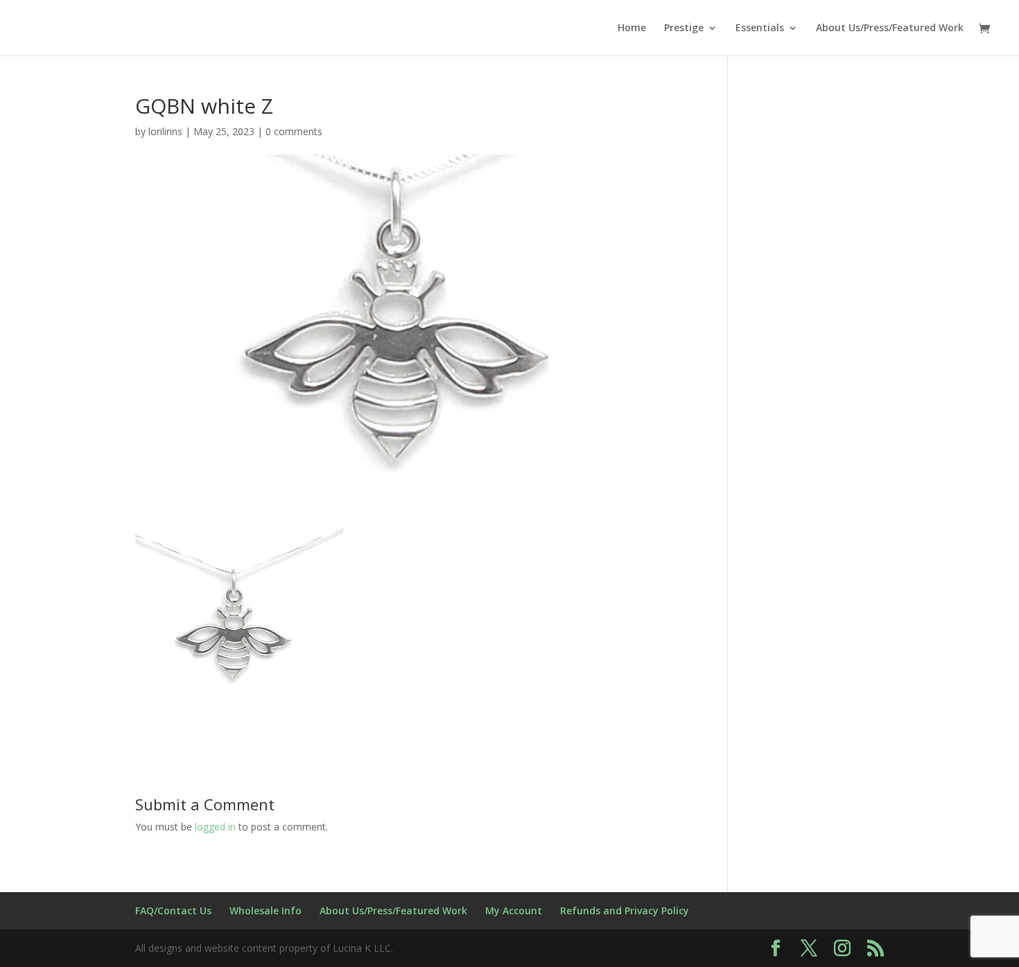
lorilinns (165, 131)
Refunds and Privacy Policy (624, 910)
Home (632, 28)
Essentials (759, 28)
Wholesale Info (265, 910)
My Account (513, 910)
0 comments (293, 131)
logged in (215, 826)
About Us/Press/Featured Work (890, 28)
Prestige (684, 28)
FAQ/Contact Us (173, 910)
